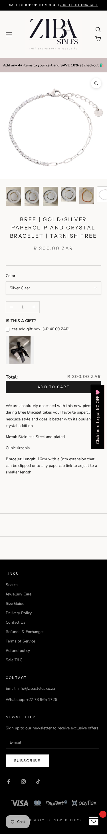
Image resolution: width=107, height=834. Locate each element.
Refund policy (18, 650)
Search (12, 584)
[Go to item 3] (50, 196)
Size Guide (15, 603)
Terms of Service (20, 641)
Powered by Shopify (75, 820)
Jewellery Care (18, 594)
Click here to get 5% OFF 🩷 (97, 417)
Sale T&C (14, 660)
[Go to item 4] (68, 194)
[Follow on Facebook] (8, 781)
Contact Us (15, 622)
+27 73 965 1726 (41, 699)
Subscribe (27, 760)
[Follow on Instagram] (23, 781)
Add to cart (53, 387)
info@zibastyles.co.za (36, 688)
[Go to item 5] (87, 195)
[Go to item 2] (32, 196)
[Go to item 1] (14, 196)
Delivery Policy (19, 613)
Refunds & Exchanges (25, 631)
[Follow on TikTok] (38, 781)
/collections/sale (79, 5)
